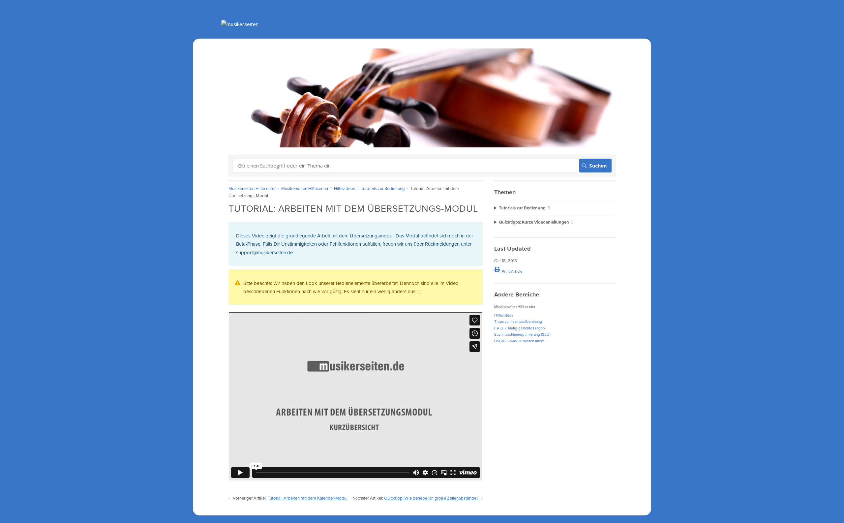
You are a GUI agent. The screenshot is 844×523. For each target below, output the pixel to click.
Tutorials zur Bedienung (383, 188)
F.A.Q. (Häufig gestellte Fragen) (520, 328)
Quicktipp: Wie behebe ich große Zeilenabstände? (431, 498)
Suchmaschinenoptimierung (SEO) (522, 334)
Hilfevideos (344, 188)
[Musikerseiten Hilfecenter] (239, 24)
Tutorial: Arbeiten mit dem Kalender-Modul (307, 498)
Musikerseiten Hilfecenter (252, 188)
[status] (355, 244)
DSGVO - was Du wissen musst (519, 341)
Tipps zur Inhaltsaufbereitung (518, 321)
